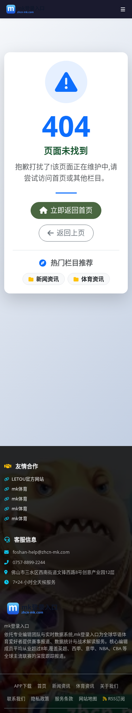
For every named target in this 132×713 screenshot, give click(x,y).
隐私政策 (40, 699)
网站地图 (88, 699)
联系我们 (16, 699)
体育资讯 (92, 279)
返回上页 (71, 233)
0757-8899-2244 (28, 562)
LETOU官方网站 (27, 479)
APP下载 (23, 686)
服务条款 (64, 699)
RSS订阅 (116, 699)
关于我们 (109, 686)
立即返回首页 (71, 210)
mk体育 (19, 489)
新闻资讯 (47, 279)
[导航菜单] (123, 9)
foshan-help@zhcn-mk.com (41, 552)
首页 (41, 686)
